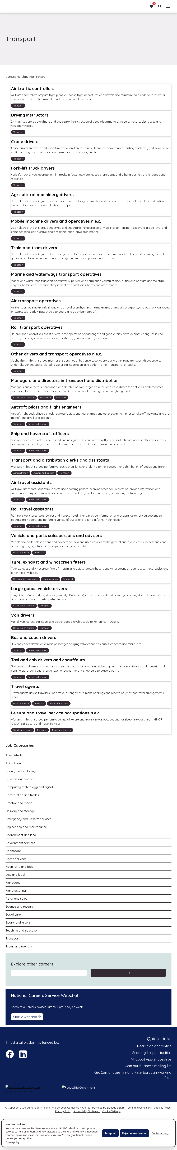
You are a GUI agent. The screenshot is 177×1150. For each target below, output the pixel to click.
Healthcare (13, 851)
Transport (12, 938)
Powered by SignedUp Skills (108, 1107)
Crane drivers (24, 141)
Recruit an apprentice (154, 1046)
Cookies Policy (162, 1107)
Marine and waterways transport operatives (56, 274)
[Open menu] (168, 6)
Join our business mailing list (148, 1066)
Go (128, 973)
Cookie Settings (111, 1111)
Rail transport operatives (37, 327)
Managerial (13, 882)
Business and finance (20, 779)
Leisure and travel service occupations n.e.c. (55, 713)
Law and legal (15, 874)
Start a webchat (25, 1017)
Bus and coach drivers (33, 637)
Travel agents (25, 686)
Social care (13, 914)
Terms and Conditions (139, 1107)
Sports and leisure (18, 922)
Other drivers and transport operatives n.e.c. (56, 354)
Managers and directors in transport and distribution (65, 380)
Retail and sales (16, 898)
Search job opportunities (151, 1052)
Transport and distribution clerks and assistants (60, 460)
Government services (20, 843)
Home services (16, 859)
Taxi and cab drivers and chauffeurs (48, 659)
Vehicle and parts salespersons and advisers (56, 535)
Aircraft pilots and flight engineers (46, 407)
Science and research (20, 906)
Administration (15, 755)
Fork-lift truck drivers (33, 168)
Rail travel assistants (32, 509)
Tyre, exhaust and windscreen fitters (48, 562)
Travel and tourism (19, 946)
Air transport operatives (36, 300)
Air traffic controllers (32, 88)
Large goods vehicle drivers (39, 588)
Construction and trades (22, 795)
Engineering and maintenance (26, 827)
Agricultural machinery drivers (42, 194)
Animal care (14, 763)
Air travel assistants (31, 482)
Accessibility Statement (86, 1111)
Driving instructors (30, 115)
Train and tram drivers (34, 247)
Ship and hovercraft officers (40, 433)
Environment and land (21, 835)
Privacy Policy (63, 1111)
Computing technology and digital (29, 787)
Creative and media (19, 803)
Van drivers (22, 615)
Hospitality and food (20, 866)
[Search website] (159, 6)
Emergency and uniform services (28, 819)
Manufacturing (16, 890)
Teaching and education (22, 930)
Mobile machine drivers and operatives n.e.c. (56, 221)
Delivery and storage (20, 811)
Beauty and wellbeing (21, 771)
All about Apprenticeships (151, 1059)
